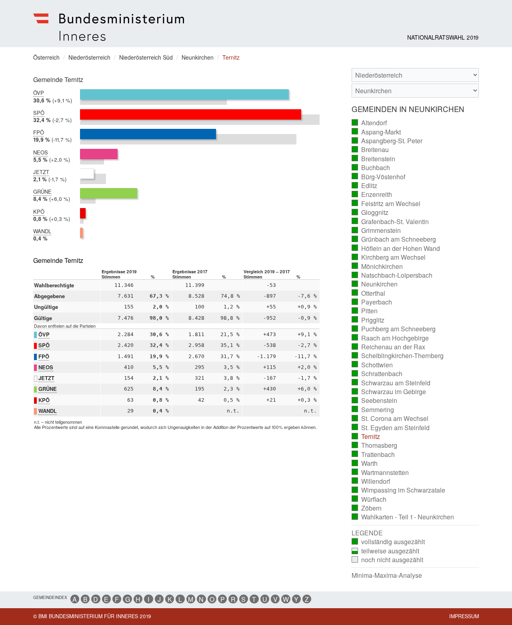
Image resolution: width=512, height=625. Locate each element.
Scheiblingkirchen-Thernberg (398, 355)
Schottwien (372, 365)
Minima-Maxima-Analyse (387, 575)
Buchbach (371, 167)
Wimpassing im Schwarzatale (398, 490)
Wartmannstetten (380, 472)
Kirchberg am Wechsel (389, 257)
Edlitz (364, 185)
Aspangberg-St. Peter (387, 140)
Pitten (365, 310)
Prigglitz (368, 320)
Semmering (373, 409)
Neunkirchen (375, 284)
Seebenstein (374, 400)
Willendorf (371, 481)
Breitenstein (373, 158)
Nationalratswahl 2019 (443, 37)
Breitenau (370, 149)
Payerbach (372, 302)
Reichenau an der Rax (388, 347)
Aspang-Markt (376, 132)
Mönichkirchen (377, 266)
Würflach (369, 499)
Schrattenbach (377, 373)
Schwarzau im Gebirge (389, 391)
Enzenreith (372, 194)
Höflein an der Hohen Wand (396, 248)
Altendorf (369, 122)
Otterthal (368, 293)
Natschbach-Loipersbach (392, 275)
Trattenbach (373, 454)
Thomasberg (374, 445)
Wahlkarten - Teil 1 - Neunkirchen (403, 517)
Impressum (464, 616)
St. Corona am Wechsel (390, 418)
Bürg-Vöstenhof (378, 176)
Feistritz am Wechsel (386, 203)
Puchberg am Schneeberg (394, 329)
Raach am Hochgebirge (390, 338)
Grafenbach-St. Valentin (390, 221)
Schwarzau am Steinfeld (391, 383)
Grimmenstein (376, 230)
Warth (365, 463)
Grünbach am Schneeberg (394, 239)
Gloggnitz (370, 212)
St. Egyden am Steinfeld (391, 427)
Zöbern (367, 508)
